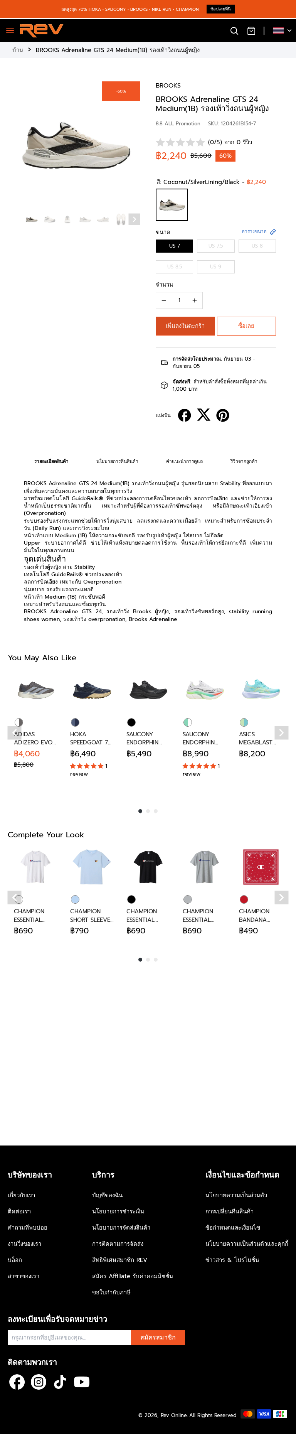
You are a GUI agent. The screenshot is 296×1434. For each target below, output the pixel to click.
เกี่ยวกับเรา (21, 1195)
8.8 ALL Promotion (178, 123)
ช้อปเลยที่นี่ (220, 9)
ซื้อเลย (246, 326)
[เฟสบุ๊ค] (17, 1382)
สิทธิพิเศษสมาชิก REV (119, 1260)
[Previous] (15, 732)
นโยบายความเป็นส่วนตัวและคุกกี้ (246, 1243)
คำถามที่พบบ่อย (27, 1227)
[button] (185, 326)
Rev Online (174, 1415)
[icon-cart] (251, 30)
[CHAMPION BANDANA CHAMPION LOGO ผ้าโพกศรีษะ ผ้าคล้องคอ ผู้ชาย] (261, 867)
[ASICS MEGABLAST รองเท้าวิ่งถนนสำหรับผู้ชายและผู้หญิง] (261, 690)
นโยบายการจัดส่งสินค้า (121, 1227)
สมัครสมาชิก (158, 1337)
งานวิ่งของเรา (24, 1243)
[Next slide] (135, 219)
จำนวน (164, 284)
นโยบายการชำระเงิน (118, 1211)
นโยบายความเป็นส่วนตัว (236, 1195)
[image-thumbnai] (32, 219)
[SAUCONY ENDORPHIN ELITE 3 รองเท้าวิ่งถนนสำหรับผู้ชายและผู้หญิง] (205, 690)
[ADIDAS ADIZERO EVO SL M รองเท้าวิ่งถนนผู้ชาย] (36, 690)
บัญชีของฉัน (107, 1195)
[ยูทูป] (81, 1382)
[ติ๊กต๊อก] (60, 1382)
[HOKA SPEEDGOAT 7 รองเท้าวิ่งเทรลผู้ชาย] (92, 690)
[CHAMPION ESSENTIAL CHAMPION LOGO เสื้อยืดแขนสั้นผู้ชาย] (36, 867)
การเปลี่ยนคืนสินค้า (229, 1211)
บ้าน (17, 50)
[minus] (164, 300)
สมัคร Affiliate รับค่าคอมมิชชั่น (132, 1276)
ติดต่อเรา (19, 1211)
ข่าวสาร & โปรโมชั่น (232, 1260)
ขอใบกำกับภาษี (111, 1292)
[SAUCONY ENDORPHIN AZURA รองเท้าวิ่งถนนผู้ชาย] (148, 690)
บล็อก (15, 1260)
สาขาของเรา (23, 1276)
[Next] (282, 732)
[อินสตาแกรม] (38, 1382)
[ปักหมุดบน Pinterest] (222, 415)
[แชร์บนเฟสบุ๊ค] (184, 415)
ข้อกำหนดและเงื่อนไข (232, 1227)
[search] (234, 30)
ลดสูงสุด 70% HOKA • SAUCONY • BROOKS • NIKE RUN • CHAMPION (130, 9)
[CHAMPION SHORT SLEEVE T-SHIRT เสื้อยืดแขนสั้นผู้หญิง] (92, 867)
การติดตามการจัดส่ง (117, 1243)
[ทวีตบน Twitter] (203, 415)
